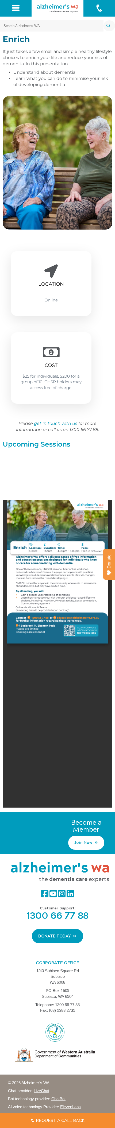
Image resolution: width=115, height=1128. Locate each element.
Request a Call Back (60, 1120)
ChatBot (58, 1098)
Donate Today (54, 936)
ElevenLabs (70, 1106)
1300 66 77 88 (57, 915)
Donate (109, 561)
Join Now (83, 842)
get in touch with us (55, 423)
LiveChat (41, 1090)
